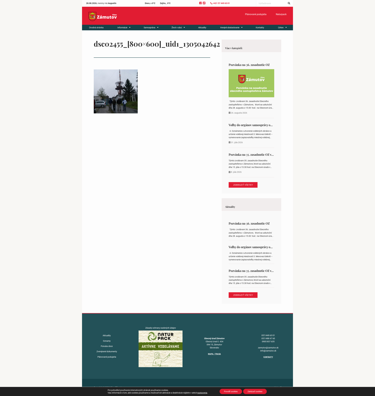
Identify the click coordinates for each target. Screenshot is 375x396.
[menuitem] (255, 14)
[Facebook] (200, 3)
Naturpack (281, 14)
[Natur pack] (161, 349)
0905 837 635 (268, 341)
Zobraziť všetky (243, 185)
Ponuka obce (107, 346)
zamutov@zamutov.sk (268, 347)
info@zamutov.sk (268, 351)
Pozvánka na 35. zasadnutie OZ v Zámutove (257, 154)
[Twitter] (204, 3)
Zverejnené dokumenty (107, 351)
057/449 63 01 (268, 335)
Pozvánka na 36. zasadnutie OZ (249, 65)
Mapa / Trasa (214, 354)
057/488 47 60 (268, 338)
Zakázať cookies (255, 391)
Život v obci (177, 27)
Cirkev (281, 27)
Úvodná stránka (96, 27)
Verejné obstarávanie (229, 27)
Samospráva (149, 27)
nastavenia (202, 393)
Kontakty (260, 27)
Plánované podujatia (255, 14)
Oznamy (107, 341)
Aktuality (202, 27)
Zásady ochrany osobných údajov (160, 328)
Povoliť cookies (231, 391)
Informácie (122, 27)
